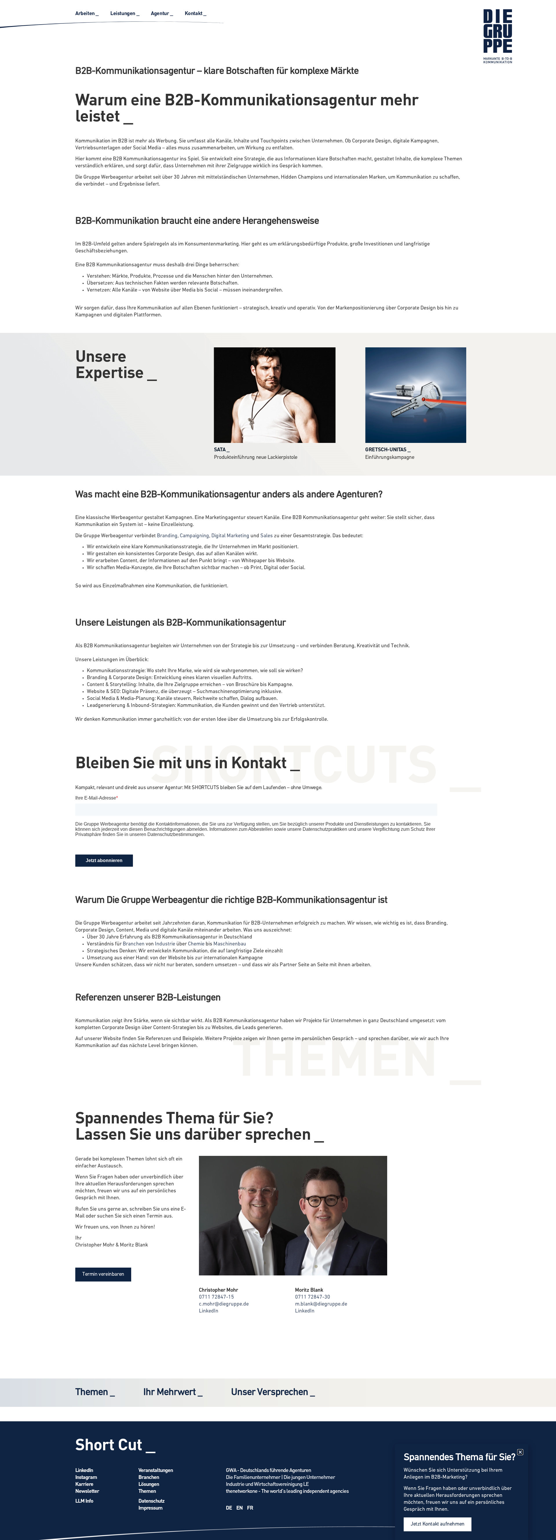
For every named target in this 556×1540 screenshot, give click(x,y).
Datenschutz (151, 1500)
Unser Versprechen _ (272, 1392)
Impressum (150, 1507)
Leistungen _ (124, 13)
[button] (520, 1452)
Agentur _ (162, 13)
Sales (266, 536)
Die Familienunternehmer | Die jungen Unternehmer (280, 1476)
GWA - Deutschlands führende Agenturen (268, 1469)
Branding (167, 536)
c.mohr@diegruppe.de (224, 1304)
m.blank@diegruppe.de (321, 1304)
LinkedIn (208, 1311)
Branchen (134, 944)
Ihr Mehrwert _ (172, 1392)
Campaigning (194, 536)
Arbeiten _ (87, 13)
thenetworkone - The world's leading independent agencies (287, 1490)
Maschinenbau (229, 944)
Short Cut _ (115, 1443)
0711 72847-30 (312, 1297)
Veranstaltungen (155, 1469)
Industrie (165, 944)
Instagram (86, 1476)
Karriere (84, 1483)
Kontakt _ (195, 13)
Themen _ (94, 1392)
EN (239, 1507)
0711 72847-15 (216, 1297)
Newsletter (87, 1490)
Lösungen (148, 1483)
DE (229, 1507)
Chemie (196, 944)
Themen (147, 1490)
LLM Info (84, 1500)
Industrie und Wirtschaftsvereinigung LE (267, 1483)
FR (250, 1507)
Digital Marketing (230, 536)
